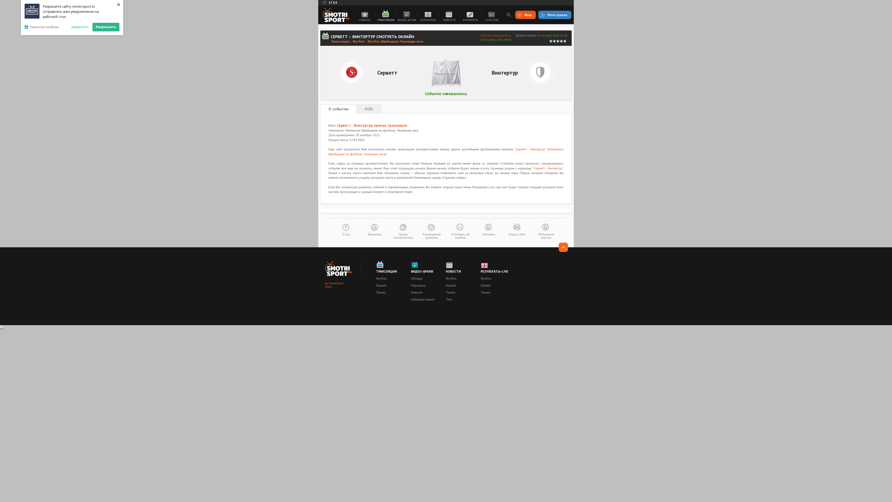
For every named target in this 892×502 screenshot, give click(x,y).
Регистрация (557, 15)
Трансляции (385, 20)
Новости (449, 20)
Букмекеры (470, 20)
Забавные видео (423, 299)
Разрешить (106, 26)
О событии (338, 109)
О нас (346, 234)
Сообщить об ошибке (460, 235)
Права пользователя (403, 235)
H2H (369, 109)
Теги (449, 299)
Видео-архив (407, 20)
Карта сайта (517, 234)
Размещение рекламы (432, 235)
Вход (528, 15)
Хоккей (381, 285)
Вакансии (374, 234)
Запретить (80, 26)
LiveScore (491, 20)
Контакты (489, 234)
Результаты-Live (494, 271)
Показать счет (446, 74)
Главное (364, 20)
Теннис (381, 292)
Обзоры (416, 278)
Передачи (418, 285)
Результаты (428, 20)
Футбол (358, 41)
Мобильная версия (546, 235)
